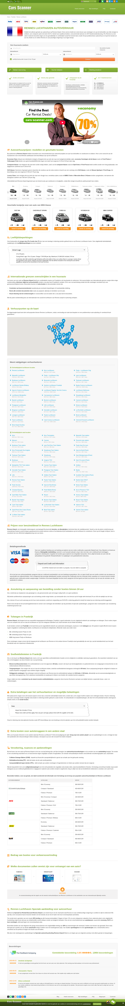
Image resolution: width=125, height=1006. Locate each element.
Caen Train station (17, 504)
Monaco (14, 440)
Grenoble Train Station (19, 470)
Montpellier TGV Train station (21, 465)
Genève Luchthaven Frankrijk (53, 385)
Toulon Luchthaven (49, 415)
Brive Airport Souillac (18, 425)
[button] (62, 327)
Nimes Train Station (82, 485)
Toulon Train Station (50, 480)
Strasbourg (47, 455)
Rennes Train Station (18, 480)
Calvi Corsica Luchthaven (52, 420)
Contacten (113, 8)
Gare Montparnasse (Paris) (84, 455)
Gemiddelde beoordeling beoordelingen (82, 953)
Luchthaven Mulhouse (82, 390)
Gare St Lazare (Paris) (82, 460)
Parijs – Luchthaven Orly (51, 375)
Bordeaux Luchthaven (18, 380)
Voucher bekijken (56, 70)
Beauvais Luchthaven (50, 380)
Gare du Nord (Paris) (82, 450)
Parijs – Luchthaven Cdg (83, 370)
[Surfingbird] (110, 1)
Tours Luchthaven (17, 420)
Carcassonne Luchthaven (51, 395)
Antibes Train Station (50, 475)
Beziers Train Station (50, 500)
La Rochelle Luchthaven (83, 410)
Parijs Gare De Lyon (82, 445)
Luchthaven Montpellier (19, 395)
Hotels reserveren (79, 8)
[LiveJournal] (105, 1)
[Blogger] (107, 1)
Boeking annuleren (95, 70)
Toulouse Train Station (19, 455)
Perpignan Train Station (51, 470)
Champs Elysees (17, 490)
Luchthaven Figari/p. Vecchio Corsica (55, 390)
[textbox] (52, 48)
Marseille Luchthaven (18, 375)
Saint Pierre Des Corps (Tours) (21, 509)
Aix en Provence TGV (82, 490)
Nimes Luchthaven (81, 405)
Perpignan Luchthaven (19, 405)
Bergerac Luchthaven (18, 410)
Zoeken (88, 59)
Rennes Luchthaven (18, 370)
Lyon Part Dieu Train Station (52, 445)
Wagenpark (102, 996)
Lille (13, 475)
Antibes (78, 465)
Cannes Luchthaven (82, 400)
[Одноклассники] (114, 1)
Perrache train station (82, 440)
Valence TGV (80, 504)
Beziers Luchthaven (50, 400)
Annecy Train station (82, 495)
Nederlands (86, 1)
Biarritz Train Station (18, 500)
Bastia (78, 470)
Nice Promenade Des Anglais (21, 450)
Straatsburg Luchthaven (83, 395)
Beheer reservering (19, 70)
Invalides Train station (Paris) (84, 475)
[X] (100, 1)
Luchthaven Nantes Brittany (20, 385)
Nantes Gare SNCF (82, 480)
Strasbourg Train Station (51, 450)
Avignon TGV (48, 460)
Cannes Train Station (50, 465)
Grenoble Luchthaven (50, 410)
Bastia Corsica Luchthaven (84, 385)
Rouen (46, 495)
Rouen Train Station (82, 500)
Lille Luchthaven (49, 405)
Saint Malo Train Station (19, 495)
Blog (58, 996)
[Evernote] (102, 1)
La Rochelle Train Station (51, 504)
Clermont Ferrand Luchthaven (85, 420)
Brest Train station (49, 509)
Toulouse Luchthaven (82, 380)
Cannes (46, 440)
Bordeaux (15, 460)
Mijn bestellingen (93, 8)
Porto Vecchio (16, 485)
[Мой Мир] (117, 1)
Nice (13, 435)
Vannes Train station (82, 509)
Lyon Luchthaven (81, 375)
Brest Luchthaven (81, 415)
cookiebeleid (86, 1004)
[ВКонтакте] (112, 1)
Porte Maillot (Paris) (50, 490)
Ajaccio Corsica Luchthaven (20, 390)
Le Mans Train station (18, 514)
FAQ (104, 8)
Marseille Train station (82, 435)
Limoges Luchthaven (18, 415)
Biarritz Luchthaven (18, 400)
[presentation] (8, 192)
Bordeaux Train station (19, 445)
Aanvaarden (97, 1004)
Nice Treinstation (49, 435)
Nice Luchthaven (49, 370)
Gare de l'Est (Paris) (50, 485)
